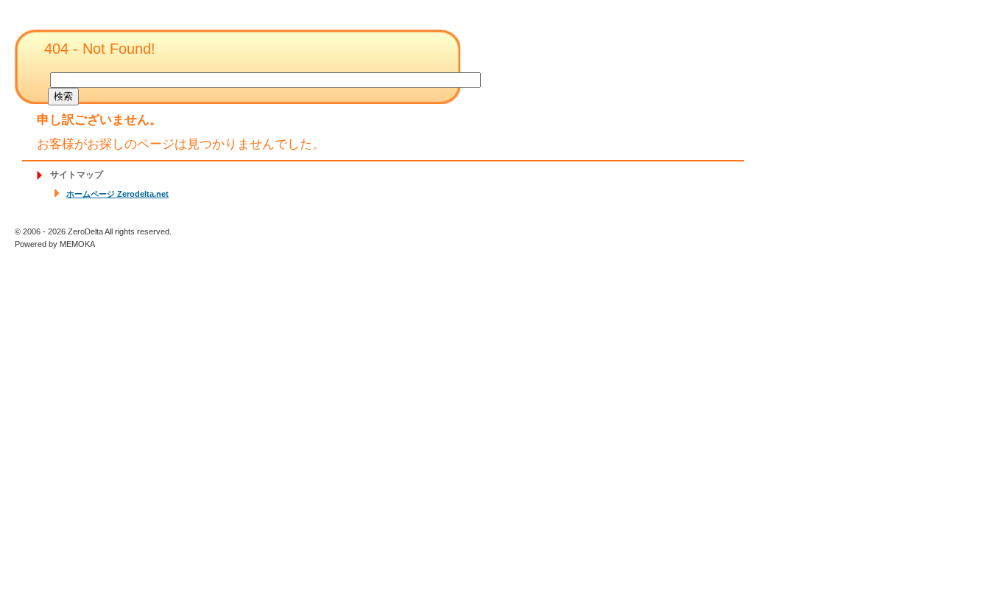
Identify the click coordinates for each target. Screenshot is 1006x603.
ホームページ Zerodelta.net (117, 193)
